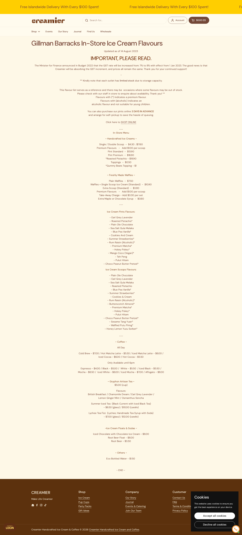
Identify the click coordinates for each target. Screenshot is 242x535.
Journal (129, 502)
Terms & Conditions (184, 506)
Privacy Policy (180, 510)
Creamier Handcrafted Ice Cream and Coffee (114, 529)
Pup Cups (83, 502)
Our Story (130, 497)
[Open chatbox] (236, 529)
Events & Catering (135, 506)
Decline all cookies (214, 524)
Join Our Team (133, 510)
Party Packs (84, 506)
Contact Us (179, 497)
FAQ (175, 502)
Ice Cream (84, 497)
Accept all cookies (214, 516)
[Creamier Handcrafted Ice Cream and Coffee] (48, 20)
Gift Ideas (83, 510)
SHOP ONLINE (128, 122)
